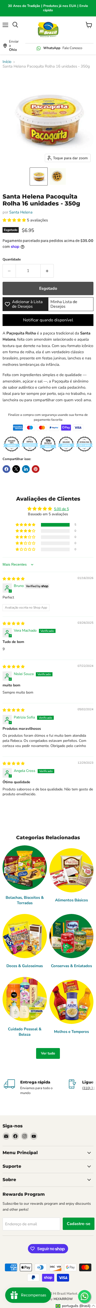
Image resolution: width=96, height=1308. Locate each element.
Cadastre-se (78, 1224)
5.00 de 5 (61, 509)
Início (7, 62)
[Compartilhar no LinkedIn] (26, 469)
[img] (14, 578)
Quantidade (12, 259)
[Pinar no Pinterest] (35, 469)
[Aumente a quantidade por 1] (47, 270)
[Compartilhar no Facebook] (6, 469)
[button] (38, 176)
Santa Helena (21, 212)
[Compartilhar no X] (16, 469)
